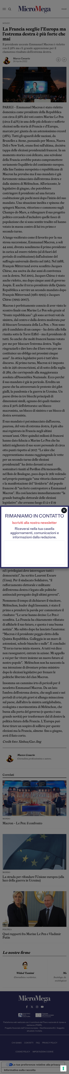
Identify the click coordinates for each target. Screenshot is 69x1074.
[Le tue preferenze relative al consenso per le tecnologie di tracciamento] (63, 1068)
